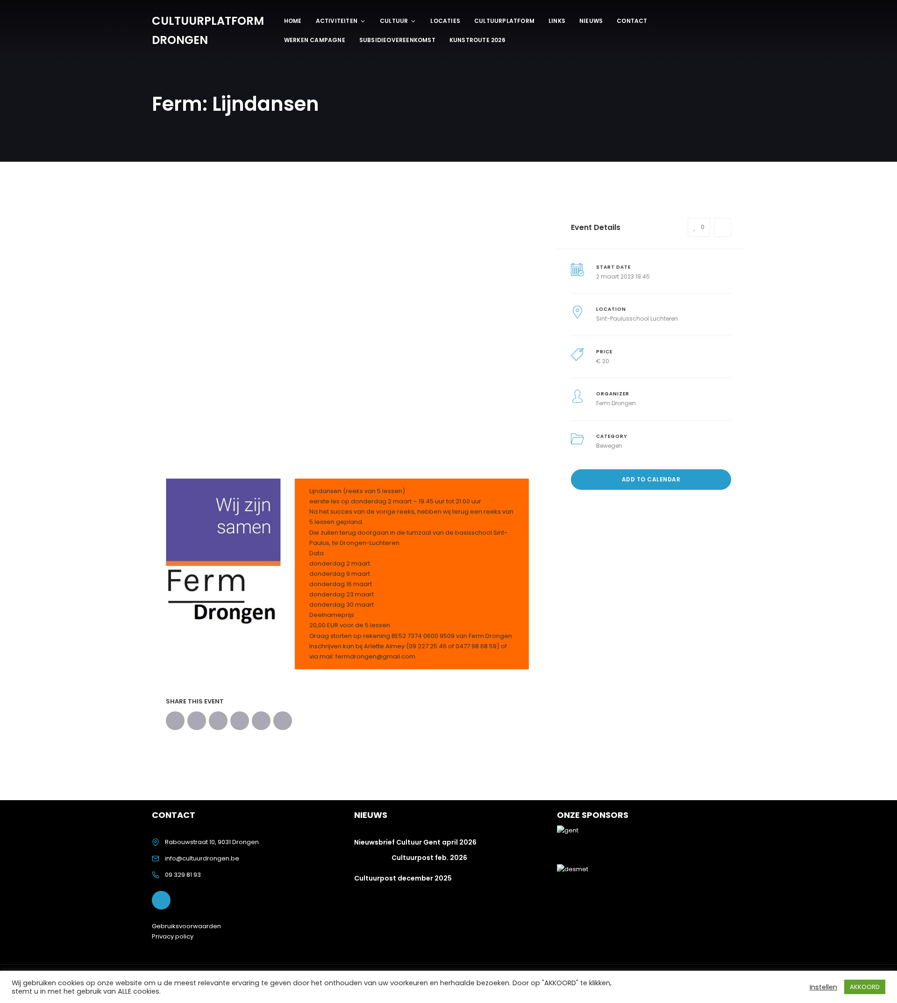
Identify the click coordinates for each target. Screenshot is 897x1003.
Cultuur (394, 21)
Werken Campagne (314, 40)
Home (293, 21)
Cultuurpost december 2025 (403, 878)
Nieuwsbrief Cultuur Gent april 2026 (415, 842)
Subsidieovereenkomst (397, 40)
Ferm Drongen (616, 403)
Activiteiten (336, 21)
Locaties (445, 21)
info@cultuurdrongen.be (202, 858)
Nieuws (591, 21)
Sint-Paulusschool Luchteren (637, 318)
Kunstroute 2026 (477, 40)
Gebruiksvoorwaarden (186, 926)
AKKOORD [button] (865, 986)
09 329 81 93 (183, 874)
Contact (632, 21)
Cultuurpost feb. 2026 (429, 857)
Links (556, 21)
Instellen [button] (823, 987)
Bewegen (609, 446)
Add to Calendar (651, 479)
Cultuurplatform (504, 21)
